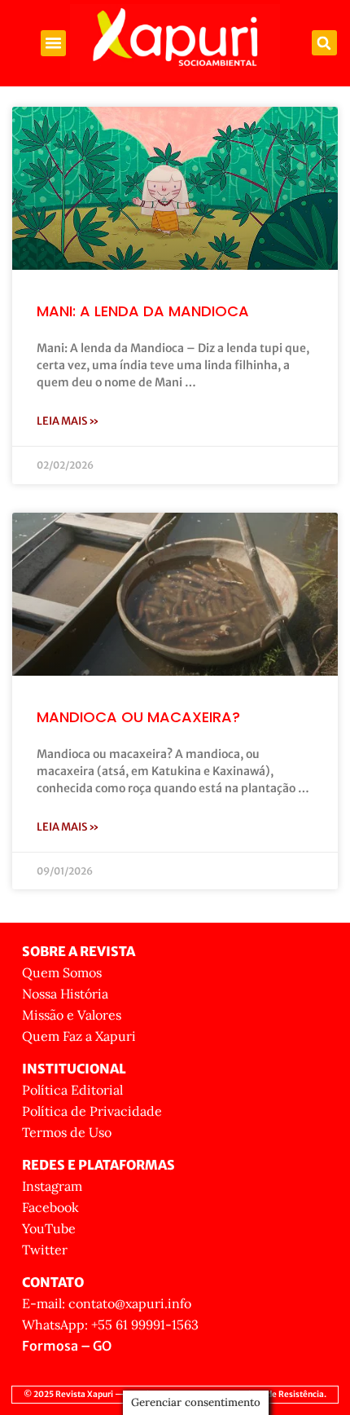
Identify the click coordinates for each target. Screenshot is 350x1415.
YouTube (49, 1228)
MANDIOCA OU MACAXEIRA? (138, 717)
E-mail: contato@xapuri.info (106, 1303)
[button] (54, 43)
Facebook (50, 1207)
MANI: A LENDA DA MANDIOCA (143, 311)
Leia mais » (68, 421)
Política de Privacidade (92, 1111)
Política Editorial (72, 1090)
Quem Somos (62, 972)
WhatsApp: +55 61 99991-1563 (110, 1324)
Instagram (52, 1186)
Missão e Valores (71, 1015)
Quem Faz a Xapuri (79, 1036)
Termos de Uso (67, 1132)
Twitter (45, 1249)
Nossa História (65, 993)
